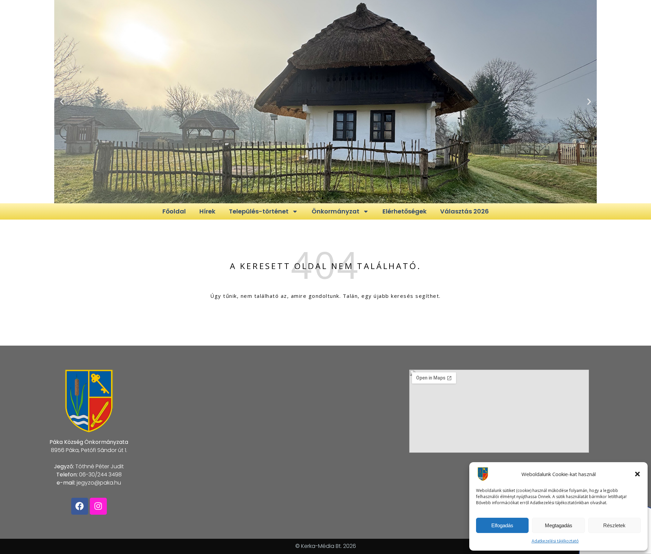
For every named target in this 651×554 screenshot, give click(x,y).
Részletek (614, 525)
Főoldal (174, 211)
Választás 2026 (464, 211)
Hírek (207, 211)
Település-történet (259, 211)
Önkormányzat (335, 211)
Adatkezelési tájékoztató (555, 541)
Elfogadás (502, 525)
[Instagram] (98, 506)
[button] (637, 474)
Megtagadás (558, 525)
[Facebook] (79, 506)
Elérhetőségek (404, 211)
